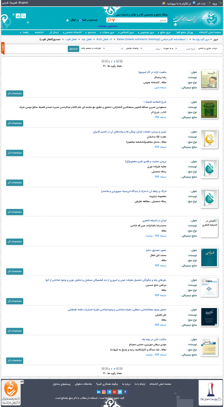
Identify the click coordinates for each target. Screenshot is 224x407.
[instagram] (104, 392)
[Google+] (114, 392)
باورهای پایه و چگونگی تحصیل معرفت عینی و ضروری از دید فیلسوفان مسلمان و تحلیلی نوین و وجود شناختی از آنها (106, 280)
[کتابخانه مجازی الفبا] (212, 18)
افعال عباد (87, 40)
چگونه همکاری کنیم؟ (107, 384)
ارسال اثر (54, 32)
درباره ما (126, 384)
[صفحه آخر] (121, 61)
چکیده (149, 236)
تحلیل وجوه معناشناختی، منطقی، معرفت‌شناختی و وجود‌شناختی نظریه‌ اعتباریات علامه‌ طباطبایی (117, 310)
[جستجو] (23, 15)
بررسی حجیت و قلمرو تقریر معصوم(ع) (145, 162)
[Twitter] (120, 392)
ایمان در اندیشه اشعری (154, 221)
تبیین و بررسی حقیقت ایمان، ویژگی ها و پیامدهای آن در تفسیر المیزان (129, 132)
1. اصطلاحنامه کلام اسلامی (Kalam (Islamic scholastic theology (152, 40)
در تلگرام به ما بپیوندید (179, 4)
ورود (214, 4)
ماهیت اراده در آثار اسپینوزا (152, 72)
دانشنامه (39, 32)
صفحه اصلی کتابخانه (210, 32)
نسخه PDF (160, 117)
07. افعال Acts (104, 40)
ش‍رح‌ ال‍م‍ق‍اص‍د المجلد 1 (155, 102)
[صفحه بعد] (117, 61)
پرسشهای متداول (62, 384)
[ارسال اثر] (18, 15)
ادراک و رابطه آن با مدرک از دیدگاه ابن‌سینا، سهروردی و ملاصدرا (133, 191)
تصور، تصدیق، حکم (156, 250)
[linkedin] (99, 392)
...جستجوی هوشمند (106, 26)
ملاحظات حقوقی (83, 384)
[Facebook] (125, 392)
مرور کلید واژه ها (200, 40)
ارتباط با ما (140, 384)
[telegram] (109, 392)
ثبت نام (201, 4)
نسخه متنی (160, 88)
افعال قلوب (71, 40)
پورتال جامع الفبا (184, 32)
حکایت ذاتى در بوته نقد (154, 339)
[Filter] (113, 20)
